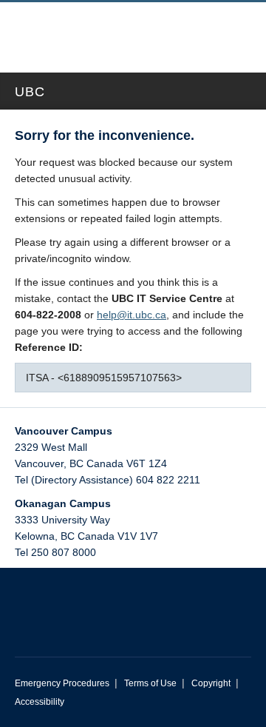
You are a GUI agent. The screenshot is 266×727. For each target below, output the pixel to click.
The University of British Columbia (90, 30)
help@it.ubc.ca (131, 315)
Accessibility (39, 702)
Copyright (211, 683)
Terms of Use (150, 683)
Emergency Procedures (62, 683)
